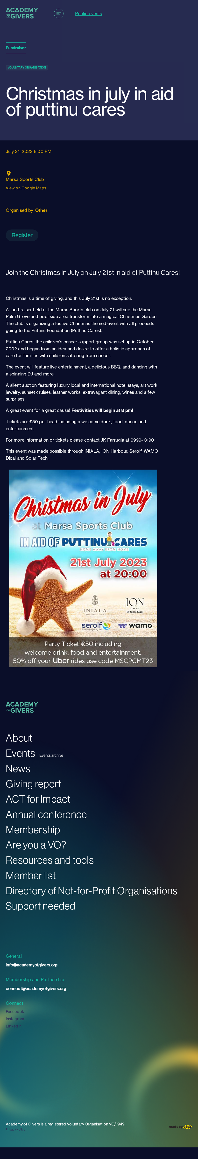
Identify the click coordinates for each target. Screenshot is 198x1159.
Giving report (33, 783)
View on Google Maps (26, 188)
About (19, 737)
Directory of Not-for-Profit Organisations (92, 890)
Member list (31, 875)
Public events (88, 13)
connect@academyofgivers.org (36, 988)
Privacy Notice (15, 1129)
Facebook (15, 1011)
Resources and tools (50, 860)
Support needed (41, 905)
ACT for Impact (38, 798)
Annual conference (46, 814)
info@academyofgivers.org (31, 965)
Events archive (51, 755)
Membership (33, 829)
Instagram (15, 1018)
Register (22, 235)
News (18, 768)
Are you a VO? (36, 844)
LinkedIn (13, 1026)
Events (20, 753)
